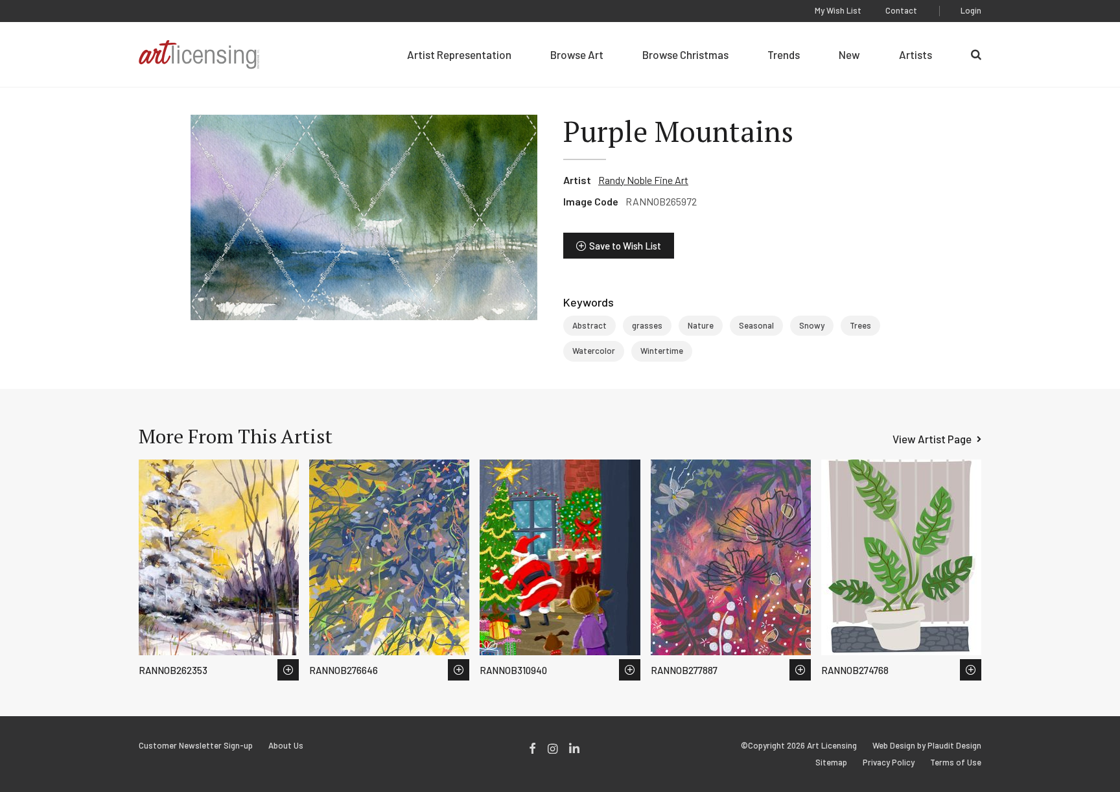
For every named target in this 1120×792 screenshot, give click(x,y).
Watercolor (593, 350)
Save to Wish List (625, 245)
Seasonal (756, 325)
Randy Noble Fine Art (643, 180)
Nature (701, 325)
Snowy (811, 325)
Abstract (589, 325)
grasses (647, 325)
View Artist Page (932, 438)
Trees (860, 325)
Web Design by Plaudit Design (926, 746)
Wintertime (661, 350)
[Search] (976, 54)
